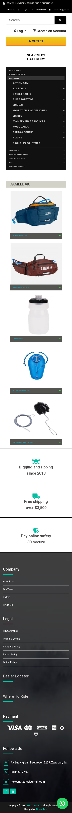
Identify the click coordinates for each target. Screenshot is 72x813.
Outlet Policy (10, 662)
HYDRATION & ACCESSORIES (30, 110)
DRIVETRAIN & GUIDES (17, 166)
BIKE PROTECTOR (23, 99)
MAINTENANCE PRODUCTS (29, 121)
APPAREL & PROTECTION (17, 74)
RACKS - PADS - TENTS (26, 143)
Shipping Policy (11, 646)
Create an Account (51, 31)
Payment (15, 716)
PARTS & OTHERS (23, 132)
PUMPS (17, 137)
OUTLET (37, 41)
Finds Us (8, 604)
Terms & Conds (11, 638)
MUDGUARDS (21, 126)
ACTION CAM (21, 83)
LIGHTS (17, 115)
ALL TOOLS (19, 88)
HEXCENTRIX (34, 805)
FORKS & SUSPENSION (17, 158)
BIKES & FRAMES (15, 70)
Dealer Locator (16, 676)
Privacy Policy (10, 630)
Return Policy (10, 654)
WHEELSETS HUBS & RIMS (18, 154)
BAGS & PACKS (22, 94)
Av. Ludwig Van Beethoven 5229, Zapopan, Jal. (39, 762)
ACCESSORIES (14, 78)
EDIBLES (18, 104)
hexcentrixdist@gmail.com (61, 10)
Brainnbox (42, 809)
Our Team (8, 589)
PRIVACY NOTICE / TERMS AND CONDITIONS (29, 3)
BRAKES (12, 162)
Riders (6, 597)
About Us (8, 581)
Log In (21, 31)
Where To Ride (15, 696)
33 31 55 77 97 (41, 10)
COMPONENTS (14, 150)
